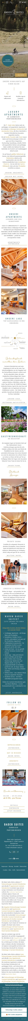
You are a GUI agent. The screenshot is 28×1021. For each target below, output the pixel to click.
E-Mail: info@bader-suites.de (14, 847)
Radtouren (16, 940)
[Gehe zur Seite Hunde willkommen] (14, 777)
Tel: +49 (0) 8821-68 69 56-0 (13, 845)
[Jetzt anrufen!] (11, 2)
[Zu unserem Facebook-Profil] (15, 708)
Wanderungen (6, 940)
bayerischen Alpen (11, 974)
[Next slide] (25, 41)
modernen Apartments (15, 892)
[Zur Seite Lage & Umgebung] (14, 341)
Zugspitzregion (18, 938)
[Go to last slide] (2, 41)
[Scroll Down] (14, 71)
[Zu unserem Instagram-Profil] (12, 708)
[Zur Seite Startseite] (14, 12)
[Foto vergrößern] (14, 192)
